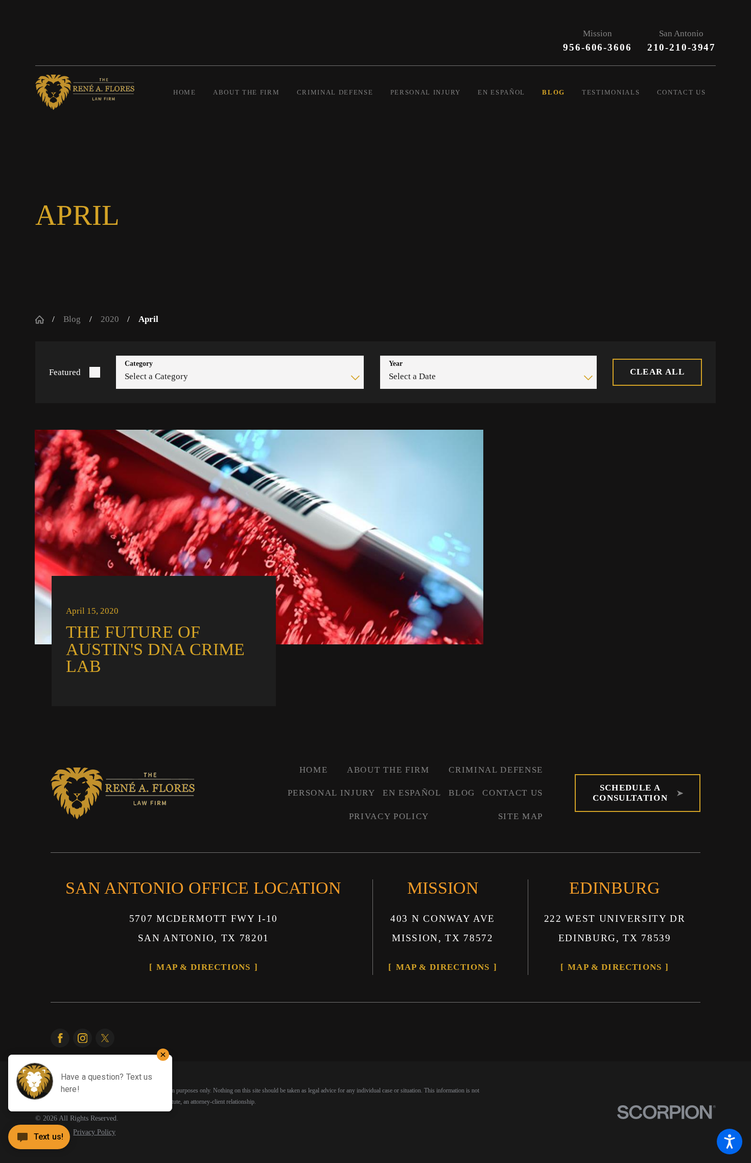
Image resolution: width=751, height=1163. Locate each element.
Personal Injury (331, 793)
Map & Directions (203, 967)
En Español (412, 793)
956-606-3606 (597, 47)
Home (313, 770)
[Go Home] (44, 319)
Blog (72, 319)
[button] (729, 1141)
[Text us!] (39, 1141)
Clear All (657, 372)
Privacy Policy (389, 816)
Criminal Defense (496, 770)
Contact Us (512, 793)
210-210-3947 (681, 47)
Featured (65, 372)
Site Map (520, 816)
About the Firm (388, 770)
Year (396, 363)
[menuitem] (193, 92)
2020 (110, 319)
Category (139, 363)
